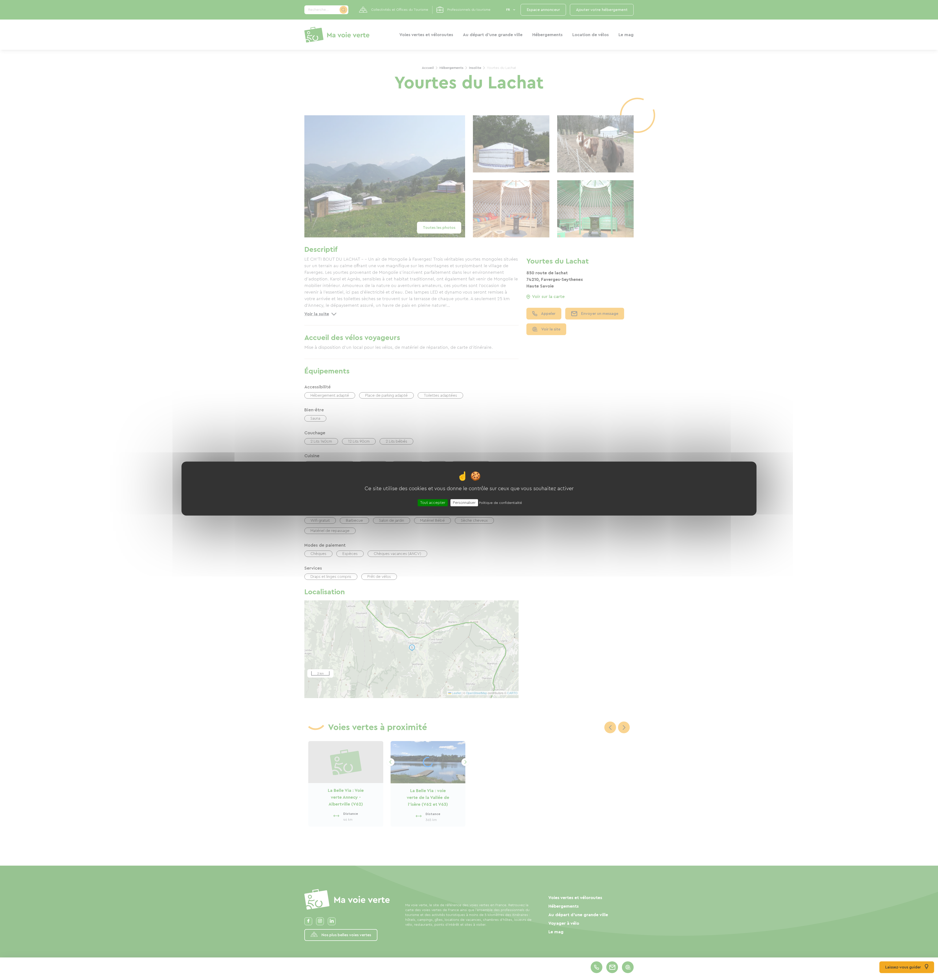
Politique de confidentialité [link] (500, 502)
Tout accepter (432, 502)
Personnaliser (464, 502)
